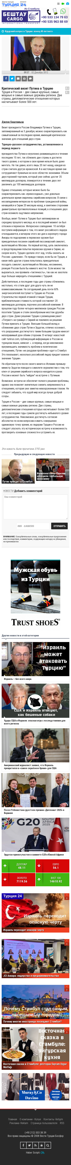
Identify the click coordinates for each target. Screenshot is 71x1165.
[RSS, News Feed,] (36, 1145)
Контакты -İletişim (53, 1119)
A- (67, 92)
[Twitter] (12, 78)
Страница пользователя (44, 1123)
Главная (12, 1119)
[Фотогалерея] (67, 3)
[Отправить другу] (18, 78)
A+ (67, 88)
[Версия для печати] (24, 78)
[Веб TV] (63, 3)
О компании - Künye (30, 1119)
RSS (62, 1123)
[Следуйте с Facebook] (23, 1145)
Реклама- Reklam (19, 1123)
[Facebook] (6, 78)
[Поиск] (48, 1145)
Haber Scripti (33, 1152)
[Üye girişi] (42, 1145)
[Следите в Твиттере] (29, 1145)
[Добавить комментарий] (30, 78)
